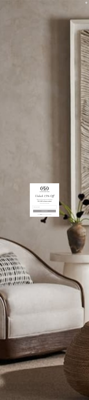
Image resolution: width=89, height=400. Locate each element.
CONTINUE (44, 211)
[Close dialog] (86, 2)
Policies (41, 214)
